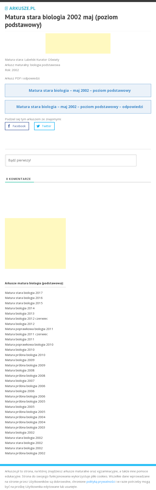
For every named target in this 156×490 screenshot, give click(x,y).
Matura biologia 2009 (20, 360)
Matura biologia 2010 (20, 349)
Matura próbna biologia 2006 (25, 386)
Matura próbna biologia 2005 (25, 401)
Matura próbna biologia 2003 (25, 427)
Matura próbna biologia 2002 (25, 453)
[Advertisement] (78, 43)
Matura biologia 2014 (20, 308)
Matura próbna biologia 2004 (25, 417)
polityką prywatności (101, 481)
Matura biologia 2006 (20, 391)
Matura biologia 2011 (20, 339)
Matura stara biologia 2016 (24, 298)
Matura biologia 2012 (20, 324)
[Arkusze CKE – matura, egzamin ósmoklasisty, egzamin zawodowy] (20, 7)
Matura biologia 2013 (20, 313)
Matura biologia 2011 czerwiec (26, 334)
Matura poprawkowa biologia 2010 (29, 344)
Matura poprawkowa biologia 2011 (29, 329)
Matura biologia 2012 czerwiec (26, 318)
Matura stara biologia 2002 (24, 438)
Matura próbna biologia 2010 (25, 355)
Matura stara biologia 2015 (24, 303)
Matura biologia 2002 (20, 432)
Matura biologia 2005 (20, 407)
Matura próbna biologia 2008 (25, 375)
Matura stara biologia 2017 (24, 293)
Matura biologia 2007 (20, 381)
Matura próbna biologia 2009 (25, 365)
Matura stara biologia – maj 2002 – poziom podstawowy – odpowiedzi (79, 106)
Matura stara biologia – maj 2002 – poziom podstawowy (80, 90)
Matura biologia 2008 (20, 370)
